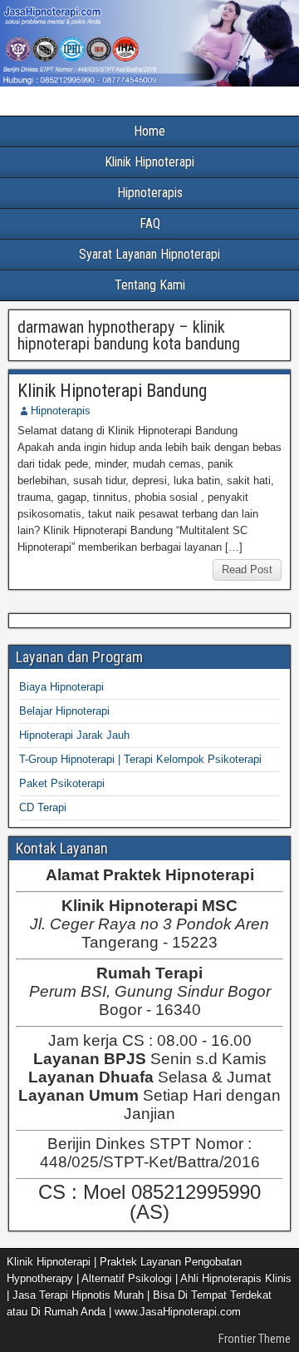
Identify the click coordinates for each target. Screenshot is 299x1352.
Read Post (247, 569)
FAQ (150, 223)
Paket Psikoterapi (62, 783)
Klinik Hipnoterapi (149, 162)
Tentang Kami (150, 285)
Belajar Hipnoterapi (64, 711)
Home (149, 131)
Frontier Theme (254, 1338)
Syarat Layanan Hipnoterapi (149, 254)
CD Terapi (42, 807)
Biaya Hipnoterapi (61, 687)
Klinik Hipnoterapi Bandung (112, 390)
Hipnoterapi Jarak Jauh (74, 735)
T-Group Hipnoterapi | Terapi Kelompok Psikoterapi (140, 759)
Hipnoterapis (150, 193)
